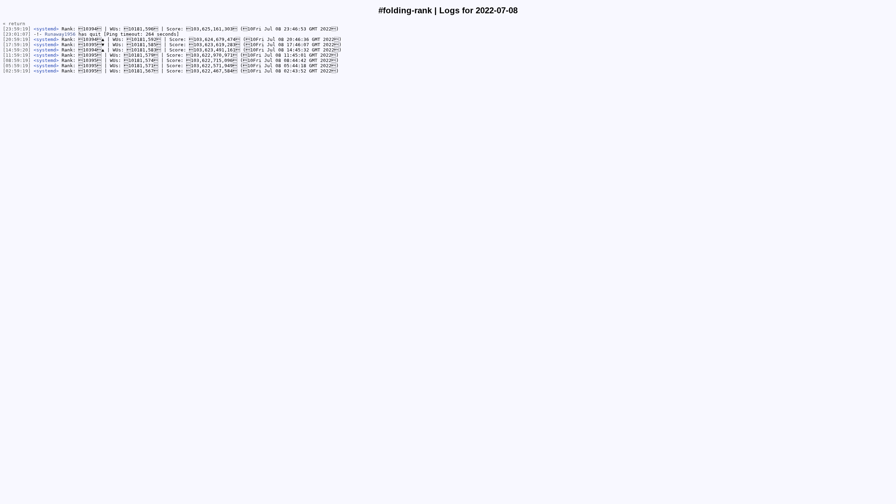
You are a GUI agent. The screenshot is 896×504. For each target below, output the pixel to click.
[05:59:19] (17, 65)
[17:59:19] (17, 44)
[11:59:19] (17, 55)
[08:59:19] (17, 60)
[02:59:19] (17, 71)
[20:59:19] (17, 39)
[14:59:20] (17, 49)
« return (14, 23)
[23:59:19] (17, 28)
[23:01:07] (17, 34)
